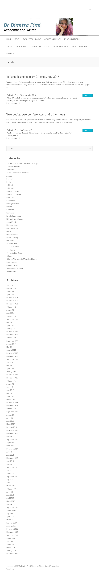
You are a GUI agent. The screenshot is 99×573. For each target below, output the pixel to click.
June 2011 (10, 483)
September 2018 (12, 359)
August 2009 (10, 510)
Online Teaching (12, 238)
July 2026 (9, 285)
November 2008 (12, 532)
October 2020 (11, 316)
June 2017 (10, 390)
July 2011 (9, 480)
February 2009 (11, 523)
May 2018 (9, 365)
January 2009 (11, 526)
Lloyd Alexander (12, 228)
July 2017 (9, 387)
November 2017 (12, 378)
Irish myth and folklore (14, 219)
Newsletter (27, 39)
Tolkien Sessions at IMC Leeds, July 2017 (32, 76)
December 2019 (12, 332)
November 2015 (12, 433)
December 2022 (12, 301)
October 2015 (11, 436)
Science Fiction (11, 244)
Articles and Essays (52, 39)
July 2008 (9, 541)
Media (66, 133)
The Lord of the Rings (14, 253)
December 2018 (12, 353)
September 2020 (12, 319)
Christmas (10, 197)
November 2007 (12, 554)
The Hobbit (73, 98)
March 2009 (10, 520)
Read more (87, 95)
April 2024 (10, 295)
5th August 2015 (26, 130)
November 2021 (12, 304)
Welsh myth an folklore (14, 268)
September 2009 (12, 507)
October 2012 (11, 464)
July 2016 (9, 418)
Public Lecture (11, 241)
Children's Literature (13, 194)
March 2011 (10, 486)
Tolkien (10, 101)
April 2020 (10, 325)
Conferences (50, 98)
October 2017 (11, 381)
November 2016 (12, 406)
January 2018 (11, 372)
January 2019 (11, 350)
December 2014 (12, 449)
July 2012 (9, 470)
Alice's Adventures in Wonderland (18, 173)
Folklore (9, 207)
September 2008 (12, 535)
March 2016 (10, 424)
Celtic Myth (10, 188)
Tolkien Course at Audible (18, 46)
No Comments (13, 103)
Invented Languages (13, 216)
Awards (9, 176)
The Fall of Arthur (12, 247)
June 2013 (10, 461)
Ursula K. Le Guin (12, 265)
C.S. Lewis (9, 185)
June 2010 (10, 495)
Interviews (10, 213)
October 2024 (11, 288)
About (16, 39)
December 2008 (12, 529)
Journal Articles (12, 222)
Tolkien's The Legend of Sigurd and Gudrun (28, 101)
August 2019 (10, 344)
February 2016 (11, 427)
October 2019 (11, 338)
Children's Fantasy (33, 133)
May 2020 (9, 322)
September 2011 (12, 477)
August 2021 (10, 310)
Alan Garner (10, 170)
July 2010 (9, 492)
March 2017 (10, 399)
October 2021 (11, 307)
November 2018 (12, 356)
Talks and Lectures (72, 39)
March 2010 (10, 501)
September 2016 (12, 412)
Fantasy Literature (61, 98)
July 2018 (9, 362)
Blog (34, 46)
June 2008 (10, 544)
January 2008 (11, 551)
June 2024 (10, 291)
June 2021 (10, 313)
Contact (10, 53)
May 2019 (9, 347)
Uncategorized (11, 262)
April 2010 (10, 498)
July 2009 (9, 513)
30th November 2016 (28, 95)
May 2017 (9, 393)
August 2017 (10, 384)
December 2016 (12, 403)
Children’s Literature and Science (54, 46)
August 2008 (10, 538)
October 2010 (11, 489)
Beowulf (9, 179)
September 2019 (12, 341)
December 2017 (12, 375)
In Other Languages (81, 46)
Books (38, 39)
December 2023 (12, 298)
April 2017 (10, 396)
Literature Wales (12, 225)
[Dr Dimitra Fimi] (49, 19)
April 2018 (10, 369)
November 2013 (12, 458)
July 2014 (9, 452)
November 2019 (12, 335)
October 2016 (11, 409)
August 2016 (10, 415)
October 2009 (11, 504)
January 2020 (11, 328)
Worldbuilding (11, 271)
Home (8, 39)
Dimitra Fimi (13, 95)
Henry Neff (10, 210)
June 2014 (10, 455)
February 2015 (11, 446)
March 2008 (10, 547)
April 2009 (10, 517)
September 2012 (12, 467)
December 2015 (12, 430)
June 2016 (10, 421)
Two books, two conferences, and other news (35, 114)
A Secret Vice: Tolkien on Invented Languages (23, 98)
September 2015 (12, 439)
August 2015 (10, 443)
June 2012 (10, 473)
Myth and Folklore (12, 234)
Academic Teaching (14, 133)
